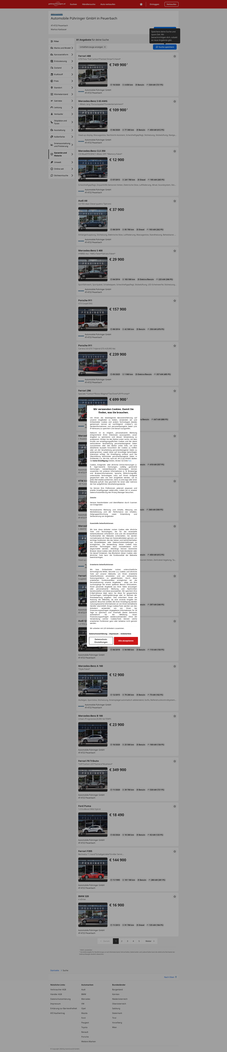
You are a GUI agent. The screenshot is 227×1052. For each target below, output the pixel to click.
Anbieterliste (126, 634)
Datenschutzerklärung (98, 634)
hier (129, 461)
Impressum (114, 634)
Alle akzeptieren (126, 640)
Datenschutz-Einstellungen (101, 640)
